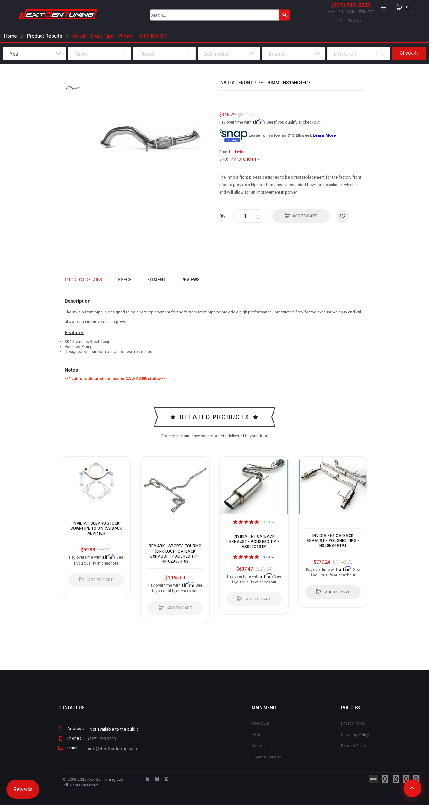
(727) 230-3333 (351, 5)
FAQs (256, 734)
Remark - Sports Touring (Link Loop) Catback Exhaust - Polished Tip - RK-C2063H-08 (175, 554)
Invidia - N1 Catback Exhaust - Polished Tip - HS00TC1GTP (254, 541)
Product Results (44, 36)
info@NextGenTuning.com (112, 748)
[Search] (284, 14)
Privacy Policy (353, 723)
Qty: (222, 215)
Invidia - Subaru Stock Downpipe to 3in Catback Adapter (96, 528)
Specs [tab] (125, 279)
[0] (399, 7)
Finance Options (266, 757)
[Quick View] (70, 488)
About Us (260, 723)
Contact (259, 745)
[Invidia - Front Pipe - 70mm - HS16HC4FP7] (73, 88)
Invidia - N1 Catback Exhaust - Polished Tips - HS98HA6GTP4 (333, 540)
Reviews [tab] (190, 279)
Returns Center (354, 745)
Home (10, 36)
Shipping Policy (355, 734)
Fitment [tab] (156, 279)
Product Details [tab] (83, 279)
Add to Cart (304, 216)
